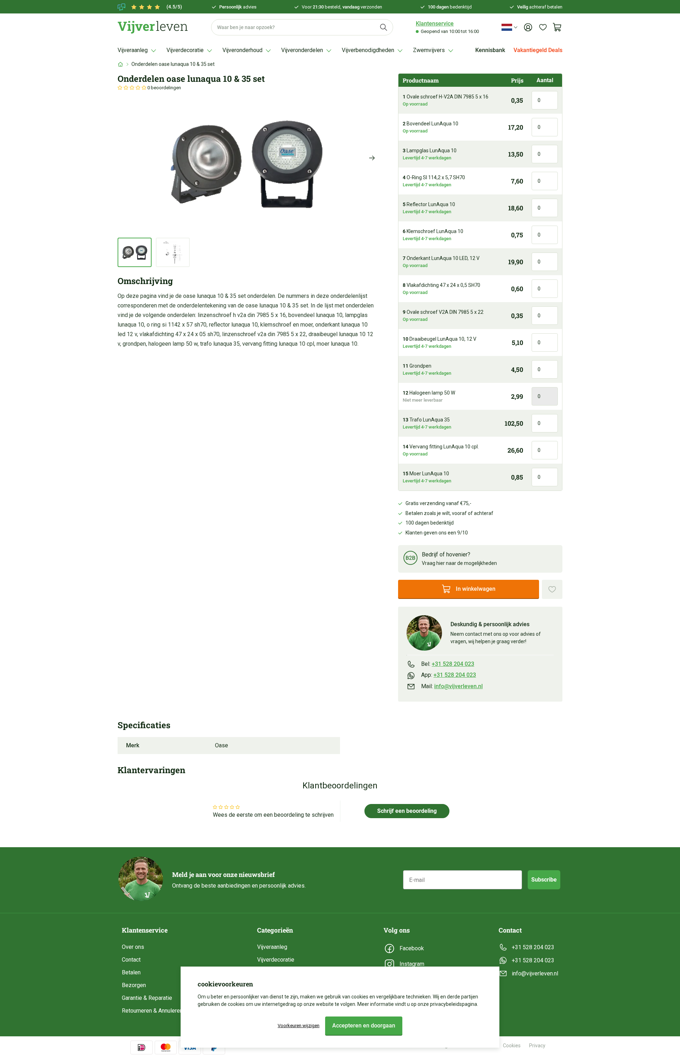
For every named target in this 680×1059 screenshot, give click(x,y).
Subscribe (544, 879)
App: (448, 675)
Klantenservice (435, 23)
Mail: (452, 686)
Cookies (512, 1045)
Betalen (131, 972)
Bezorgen (134, 985)
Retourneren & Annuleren (152, 1010)
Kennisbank (490, 50)
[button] (132, 87)
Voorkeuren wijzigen (298, 1025)
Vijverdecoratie (275, 959)
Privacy (537, 1045)
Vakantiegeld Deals (538, 50)
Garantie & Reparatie (147, 998)
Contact (131, 959)
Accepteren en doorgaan (363, 1025)
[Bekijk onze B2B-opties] (410, 559)
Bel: (447, 664)
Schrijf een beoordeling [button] (407, 811)
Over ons (133, 947)
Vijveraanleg (272, 947)
